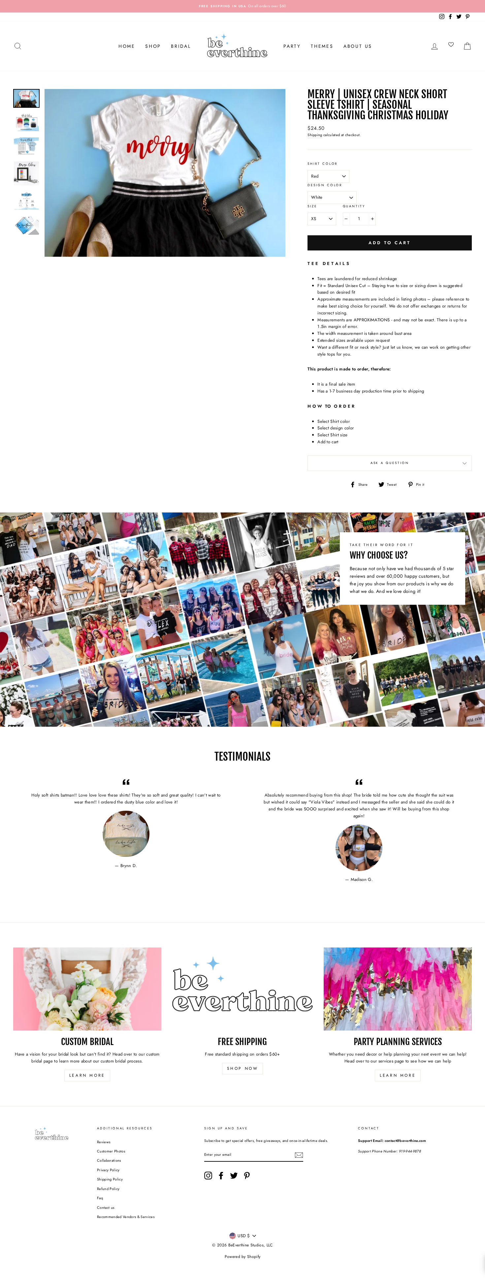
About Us (357, 46)
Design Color (324, 185)
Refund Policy (108, 1188)
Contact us (105, 1207)
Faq (100, 1198)
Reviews (103, 1142)
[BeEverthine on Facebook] (221, 1176)
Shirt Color (322, 163)
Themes (322, 46)
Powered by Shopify (243, 1257)
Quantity (354, 206)
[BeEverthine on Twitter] (234, 1176)
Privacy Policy (108, 1170)
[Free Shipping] (243, 989)
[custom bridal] (87, 989)
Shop (153, 46)
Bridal (181, 46)
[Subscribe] (299, 1155)
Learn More (87, 1075)
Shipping (314, 134)
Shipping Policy (110, 1179)
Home (126, 46)
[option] (242, 6)
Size (312, 206)
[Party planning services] (398, 989)
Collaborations (109, 1160)
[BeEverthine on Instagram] (208, 1176)
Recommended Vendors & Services (125, 1216)
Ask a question (390, 463)
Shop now (242, 1068)
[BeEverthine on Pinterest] (247, 1176)
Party (292, 46)
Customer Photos (111, 1151)
